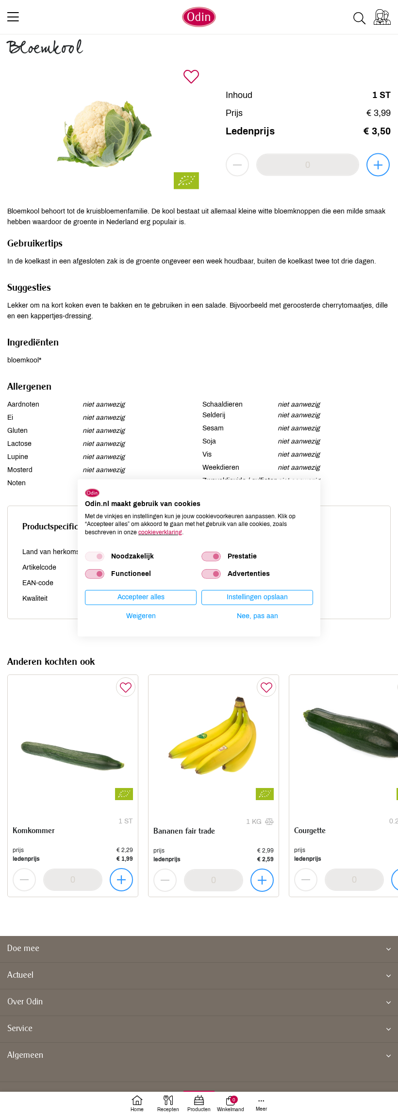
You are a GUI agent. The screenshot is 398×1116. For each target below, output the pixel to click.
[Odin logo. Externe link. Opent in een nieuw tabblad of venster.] (92, 493)
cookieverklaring (160, 532)
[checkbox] (94, 556)
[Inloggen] (382, 17)
